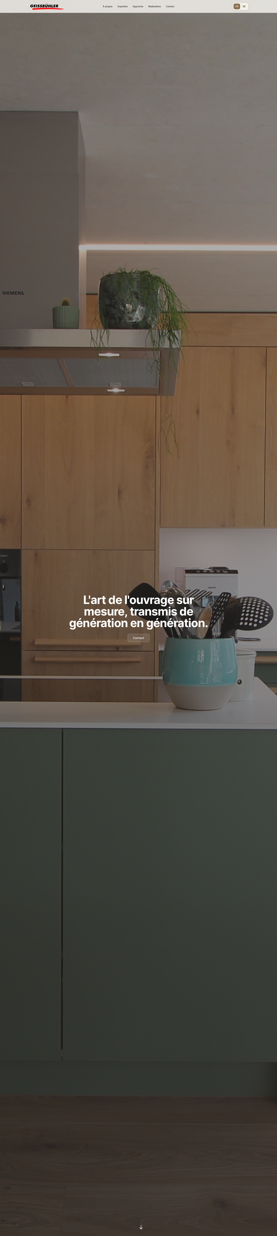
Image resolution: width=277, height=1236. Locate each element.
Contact (170, 6)
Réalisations (154, 6)
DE (244, 6)
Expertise (123, 6)
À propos (108, 6)
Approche (138, 6)
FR (236, 6)
